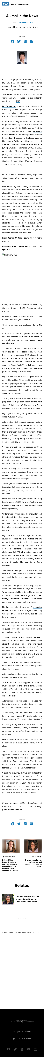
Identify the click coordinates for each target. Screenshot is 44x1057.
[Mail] (31, 41)
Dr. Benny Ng (9, 106)
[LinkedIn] (25, 41)
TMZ (18, 101)
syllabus (14, 336)
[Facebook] (13, 41)
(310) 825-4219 (24, 1031)
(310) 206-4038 (24, 1038)
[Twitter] (19, 41)
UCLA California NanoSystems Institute (23, 144)
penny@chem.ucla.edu (12, 809)
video (36, 336)
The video (7, 94)
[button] (16, 918)
